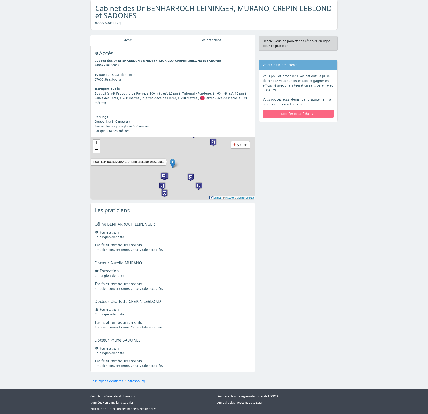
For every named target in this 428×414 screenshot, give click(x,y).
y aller (242, 145)
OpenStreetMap (245, 197)
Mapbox (229, 197)
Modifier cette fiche (295, 114)
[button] (172, 163)
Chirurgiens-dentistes (106, 381)
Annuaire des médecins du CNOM (239, 402)
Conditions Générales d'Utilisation (112, 396)
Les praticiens (211, 40)
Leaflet (217, 197)
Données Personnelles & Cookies (112, 402)
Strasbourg (136, 381)
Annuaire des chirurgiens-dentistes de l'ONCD (247, 396)
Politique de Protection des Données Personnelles (123, 409)
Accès (128, 40)
